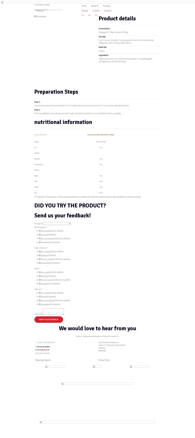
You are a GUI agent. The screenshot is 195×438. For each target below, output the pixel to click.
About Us (95, 6)
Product (38, 223)
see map (102, 350)
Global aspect (40, 227)
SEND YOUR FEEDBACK (48, 319)
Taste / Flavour (41, 248)
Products (106, 6)
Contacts (96, 10)
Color (37, 268)
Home (84, 6)
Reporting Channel (42, 360)
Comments (38, 314)
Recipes (85, 10)
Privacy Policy (104, 360)
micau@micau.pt (43, 350)
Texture (38, 289)
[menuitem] (82, 15)
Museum (107, 10)
